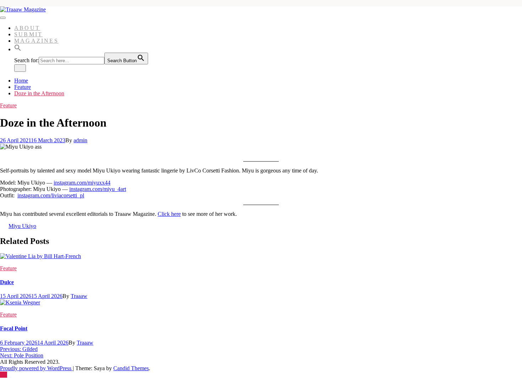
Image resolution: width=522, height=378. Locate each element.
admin (80, 140)
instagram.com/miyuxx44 (82, 183)
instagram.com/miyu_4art (97, 189)
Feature (8, 105)
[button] (17, 49)
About (27, 28)
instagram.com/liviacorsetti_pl (50, 195)
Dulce (7, 282)
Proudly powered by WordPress (36, 368)
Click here (169, 214)
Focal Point (13, 328)
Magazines (36, 41)
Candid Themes (131, 368)
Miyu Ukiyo (22, 226)
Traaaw (79, 296)
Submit (28, 34)
